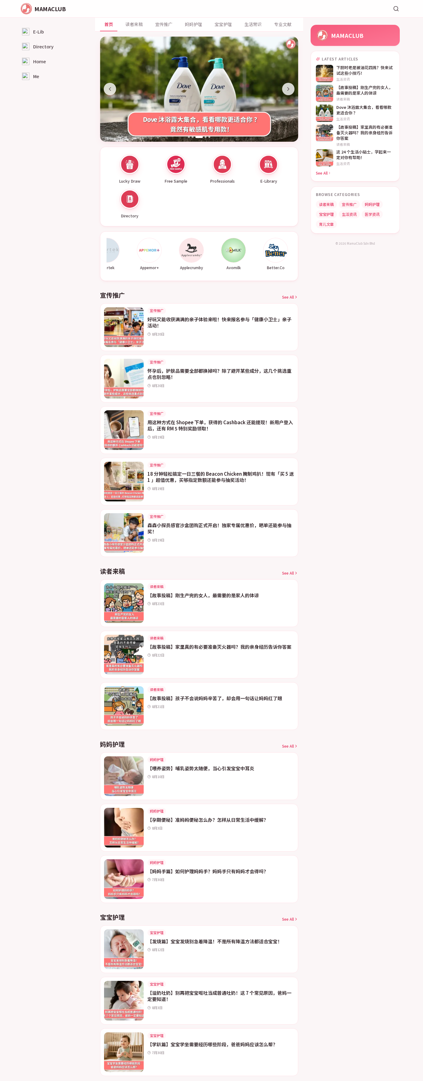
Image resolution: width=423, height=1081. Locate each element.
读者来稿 (134, 24)
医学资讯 (372, 214)
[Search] (396, 8)
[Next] (288, 89)
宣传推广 (163, 24)
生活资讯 (349, 214)
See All (288, 297)
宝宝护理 (223, 24)
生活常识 (253, 24)
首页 (108, 24)
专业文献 (282, 24)
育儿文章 (326, 224)
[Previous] (110, 89)
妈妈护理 (193, 24)
